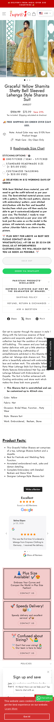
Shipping (23, 115)
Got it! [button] (27, 716)
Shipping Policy (27, 297)
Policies (26, 663)
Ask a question (27, 309)
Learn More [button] (11, 708)
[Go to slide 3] (29, 551)
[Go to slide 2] (27, 551)
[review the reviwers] (12, 529)
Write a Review (33, 489)
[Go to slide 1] (25, 551)
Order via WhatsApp (27, 271)
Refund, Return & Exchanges (27, 303)
